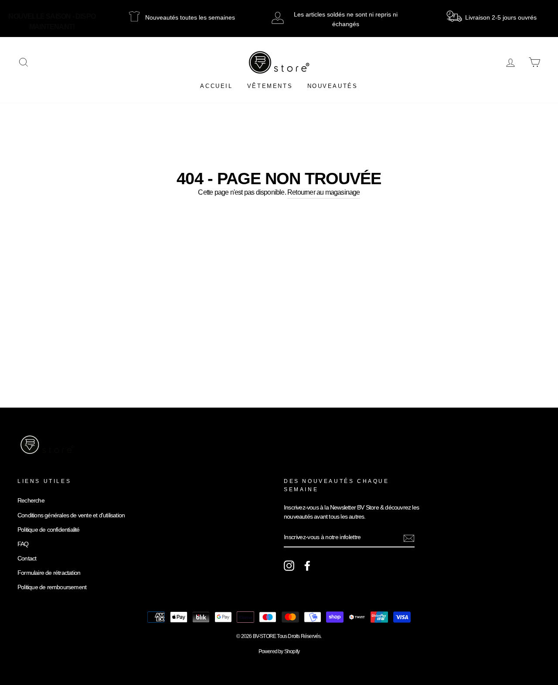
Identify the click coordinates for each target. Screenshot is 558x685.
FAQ (23, 544)
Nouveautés (332, 86)
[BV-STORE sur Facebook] (307, 565)
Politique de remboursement (51, 587)
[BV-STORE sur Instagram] (289, 565)
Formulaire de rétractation (48, 573)
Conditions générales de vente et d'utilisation (71, 515)
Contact (26, 558)
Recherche (30, 500)
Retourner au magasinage (323, 192)
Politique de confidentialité (48, 529)
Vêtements (270, 86)
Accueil (216, 86)
